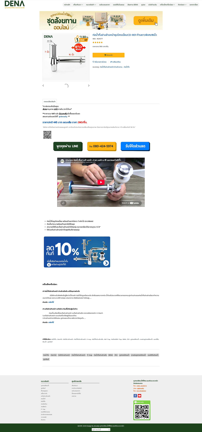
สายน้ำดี (43, 399)
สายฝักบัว (43, 407)
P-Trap (43, 409)
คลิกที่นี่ (51, 302)
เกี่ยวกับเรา (77, 4)
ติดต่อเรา (181, 4)
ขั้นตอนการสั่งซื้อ (76, 393)
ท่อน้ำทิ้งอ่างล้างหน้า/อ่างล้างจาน (111, 67)
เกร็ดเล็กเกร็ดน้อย (166, 4)
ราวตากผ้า (44, 417)
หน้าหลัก (67, 4)
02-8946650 (141, 391)
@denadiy (63, 116)
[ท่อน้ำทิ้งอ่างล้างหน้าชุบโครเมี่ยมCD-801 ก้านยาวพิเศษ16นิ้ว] (66, 57)
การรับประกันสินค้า (77, 388)
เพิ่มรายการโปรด (100, 62)
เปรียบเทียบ (116, 62)
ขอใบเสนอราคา (104, 4)
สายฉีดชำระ (44, 404)
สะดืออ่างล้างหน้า (45, 396)
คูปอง (143, 4)
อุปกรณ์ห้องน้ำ (45, 386)
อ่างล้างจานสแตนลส (46, 414)
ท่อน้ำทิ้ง (127, 67)
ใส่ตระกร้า (109, 55)
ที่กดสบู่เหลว (44, 391)
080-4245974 (142, 386)
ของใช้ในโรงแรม (118, 4)
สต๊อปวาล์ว (44, 393)
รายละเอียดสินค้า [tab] (50, 101)
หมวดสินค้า (90, 4)
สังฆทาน (43, 420)
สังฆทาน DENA (133, 4)
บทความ (74, 396)
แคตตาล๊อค (194, 4)
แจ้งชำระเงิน (152, 4)
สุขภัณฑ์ (43, 388)
